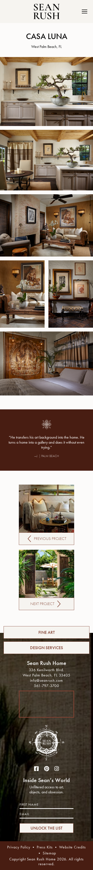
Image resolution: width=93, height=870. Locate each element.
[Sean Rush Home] (46, 11)
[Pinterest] (46, 769)
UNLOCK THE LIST (46, 828)
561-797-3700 (46, 685)
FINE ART (46, 632)
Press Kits (45, 847)
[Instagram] (56, 769)
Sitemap (49, 853)
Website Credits (72, 847)
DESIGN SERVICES (46, 647)
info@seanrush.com (46, 680)
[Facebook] (36, 769)
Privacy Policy (18, 847)
